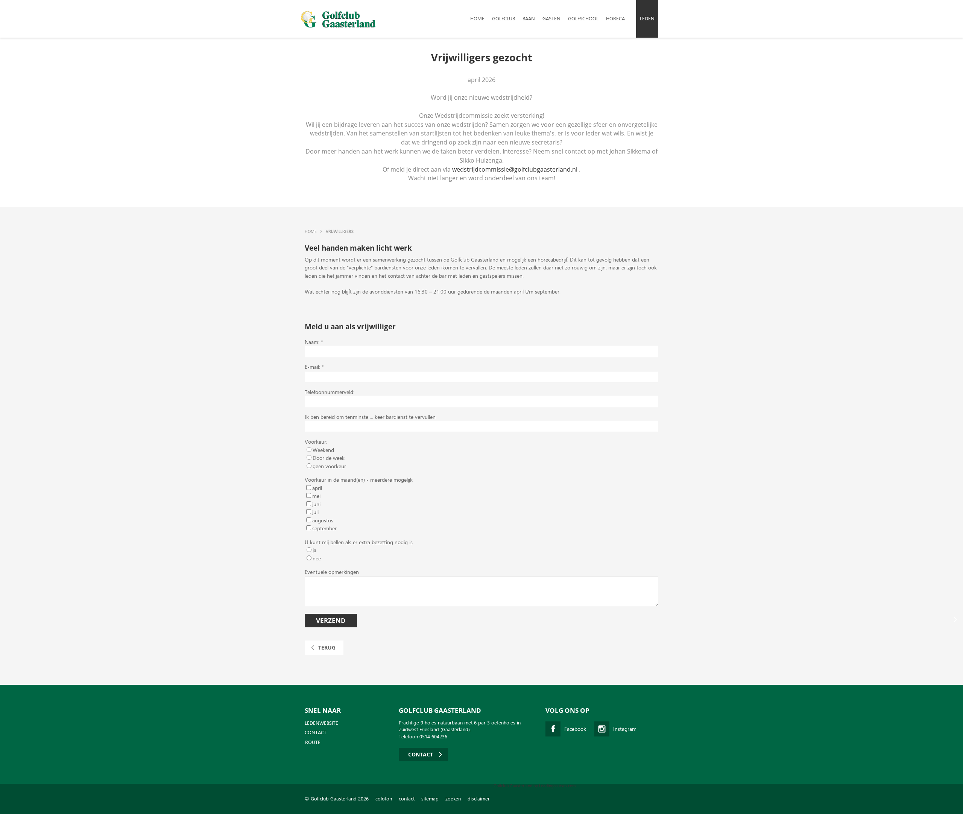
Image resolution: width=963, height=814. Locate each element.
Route (312, 742)
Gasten (551, 19)
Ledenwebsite (321, 723)
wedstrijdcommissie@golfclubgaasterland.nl (514, 169)
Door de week (329, 458)
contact (407, 799)
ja (314, 550)
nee (317, 558)
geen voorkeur (329, 466)
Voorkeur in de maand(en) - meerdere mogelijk (359, 480)
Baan (529, 19)
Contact (316, 732)
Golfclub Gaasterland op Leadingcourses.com (535, 785)
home (477, 19)
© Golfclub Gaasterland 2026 (337, 799)
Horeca (615, 19)
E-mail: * (314, 367)
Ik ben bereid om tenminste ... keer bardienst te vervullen (370, 417)
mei (316, 496)
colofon (383, 799)
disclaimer (479, 799)
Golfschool (583, 19)
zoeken (453, 799)
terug (327, 647)
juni (316, 504)
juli (315, 512)
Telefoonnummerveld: (329, 392)
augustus (322, 520)
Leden (647, 19)
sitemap (430, 799)
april (317, 488)
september (324, 528)
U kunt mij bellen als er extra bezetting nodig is (359, 542)
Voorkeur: (316, 442)
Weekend (323, 450)
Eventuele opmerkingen (332, 572)
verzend (331, 620)
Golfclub (503, 19)
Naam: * (314, 342)
